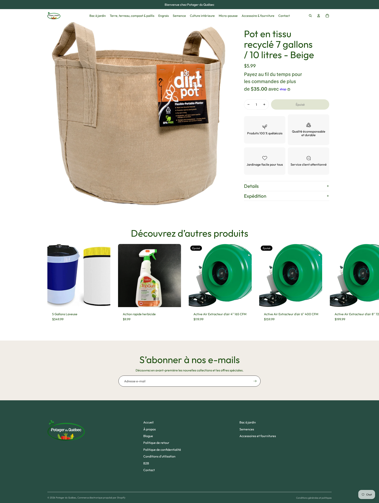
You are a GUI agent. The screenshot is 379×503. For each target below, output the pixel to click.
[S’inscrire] (255, 381)
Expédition (255, 196)
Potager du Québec (66, 497)
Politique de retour (156, 443)
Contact (149, 470)
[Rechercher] (310, 15)
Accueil (148, 422)
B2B (146, 463)
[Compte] (318, 15)
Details (251, 186)
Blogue (148, 436)
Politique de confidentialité (162, 450)
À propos (149, 429)
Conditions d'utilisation (159, 456)
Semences (246, 429)
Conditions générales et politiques (314, 497)
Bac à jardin (247, 422)
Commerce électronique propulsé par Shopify (101, 497)
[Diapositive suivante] (328, 285)
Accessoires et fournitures (257, 436)
